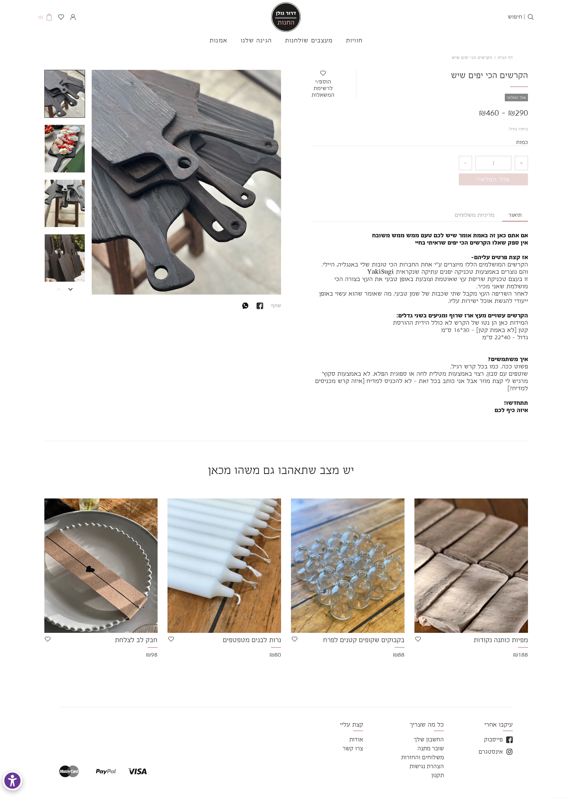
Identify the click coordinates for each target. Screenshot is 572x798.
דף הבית (505, 57)
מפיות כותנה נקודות (501, 639)
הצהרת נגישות (426, 766)
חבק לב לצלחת (136, 639)
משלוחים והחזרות (422, 757)
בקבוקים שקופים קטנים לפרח (364, 639)
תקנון (437, 775)
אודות (356, 739)
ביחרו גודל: (518, 129)
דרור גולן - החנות (286, 17)
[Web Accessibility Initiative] (12, 780)
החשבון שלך (429, 739)
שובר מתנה (430, 748)
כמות (522, 142)
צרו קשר (353, 748)
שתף (276, 305)
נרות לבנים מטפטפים (252, 639)
